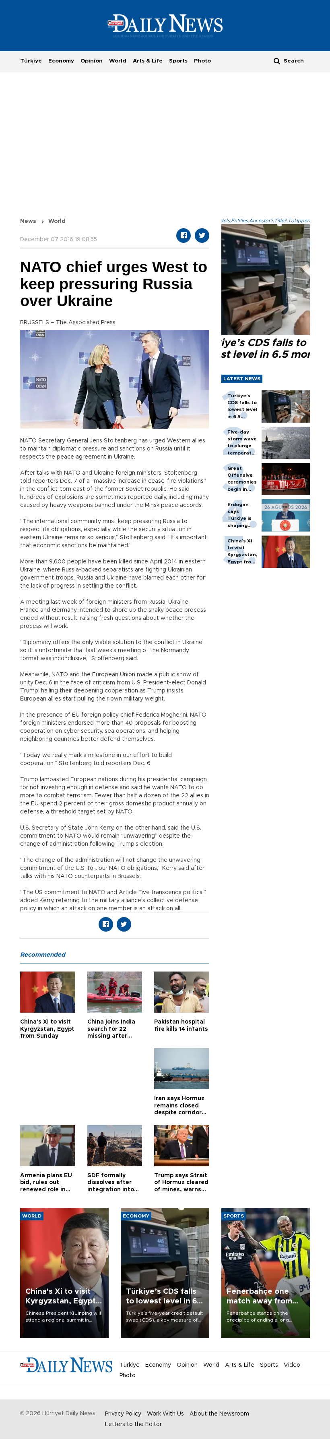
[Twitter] (202, 235)
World (117, 61)
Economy (61, 61)
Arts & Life (148, 61)
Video (292, 1365)
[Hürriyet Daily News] (165, 25)
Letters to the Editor (133, 1424)
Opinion (91, 61)
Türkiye (31, 61)
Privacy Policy (123, 1414)
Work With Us (165, 1414)
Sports (178, 61)
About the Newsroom (219, 1414)
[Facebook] (183, 235)
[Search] (277, 60)
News (28, 221)
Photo (202, 61)
